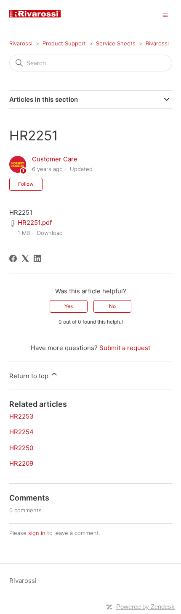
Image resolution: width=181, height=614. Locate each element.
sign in (36, 533)
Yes (68, 306)
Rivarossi (20, 43)
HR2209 (21, 463)
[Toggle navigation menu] (165, 14)
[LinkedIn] (37, 258)
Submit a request (124, 348)
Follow (26, 184)
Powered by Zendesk (145, 606)
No (112, 306)
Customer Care (54, 159)
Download (50, 232)
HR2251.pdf (35, 223)
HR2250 (21, 448)
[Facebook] (13, 258)
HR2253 (21, 416)
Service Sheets (116, 43)
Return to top (29, 376)
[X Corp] (25, 258)
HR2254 (21, 432)
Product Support (64, 43)
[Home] (38, 19)
